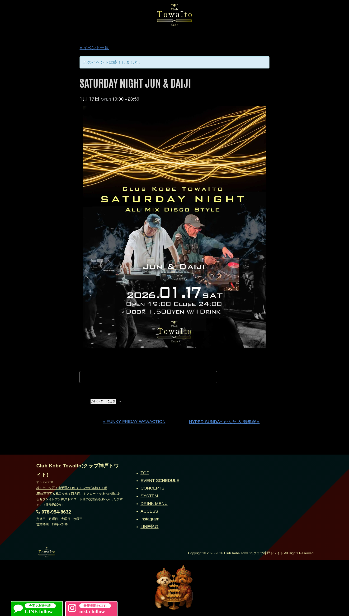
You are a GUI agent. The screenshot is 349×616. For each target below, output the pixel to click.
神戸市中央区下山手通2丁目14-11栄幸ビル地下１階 (71, 488)
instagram (150, 519)
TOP (145, 472)
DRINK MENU (154, 503)
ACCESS (149, 511)
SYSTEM (149, 496)
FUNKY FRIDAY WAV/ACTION (134, 421)
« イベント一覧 (94, 47)
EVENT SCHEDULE (160, 480)
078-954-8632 (55, 511)
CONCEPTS (152, 488)
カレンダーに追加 (103, 401)
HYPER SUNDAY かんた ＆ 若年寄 (224, 421)
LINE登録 (150, 526)
